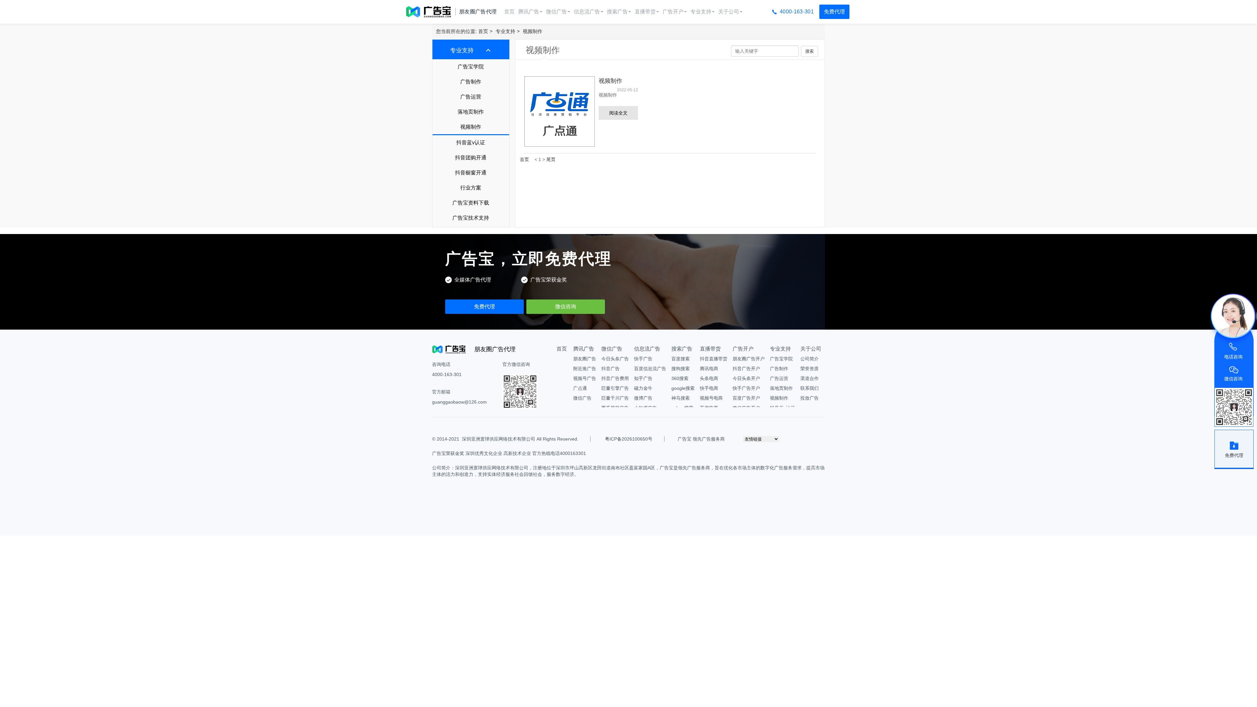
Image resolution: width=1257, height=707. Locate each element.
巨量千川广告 (615, 398)
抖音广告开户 (746, 368)
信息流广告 (587, 11)
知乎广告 (643, 378)
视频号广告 (584, 378)
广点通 (580, 388)
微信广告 (556, 11)
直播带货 (645, 11)
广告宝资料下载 (470, 203)
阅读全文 (618, 113)
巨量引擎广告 (615, 388)
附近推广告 (584, 368)
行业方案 (470, 187)
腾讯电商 (709, 368)
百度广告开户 (746, 398)
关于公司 (728, 11)
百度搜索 (680, 358)
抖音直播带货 (713, 358)
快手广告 (643, 358)
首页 (509, 11)
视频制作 (532, 31)
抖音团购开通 (470, 157)
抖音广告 (610, 368)
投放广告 (809, 398)
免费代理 (834, 11)
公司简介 (809, 358)
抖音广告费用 (615, 378)
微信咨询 (565, 306)
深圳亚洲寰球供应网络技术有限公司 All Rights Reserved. (520, 439)
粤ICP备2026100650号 (628, 439)
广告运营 (470, 97)
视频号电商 (711, 398)
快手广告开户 (746, 388)
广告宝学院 (471, 66)
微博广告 (643, 398)
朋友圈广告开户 (749, 358)
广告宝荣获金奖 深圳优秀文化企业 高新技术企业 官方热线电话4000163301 (509, 453)
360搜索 (679, 378)
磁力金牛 (643, 388)
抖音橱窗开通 (470, 172)
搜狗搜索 (680, 368)
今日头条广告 (615, 358)
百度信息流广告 (650, 368)
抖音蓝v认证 (470, 142)
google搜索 (683, 388)
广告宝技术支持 (470, 218)
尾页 (551, 159)
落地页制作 (471, 112)
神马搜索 (680, 398)
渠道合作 (809, 378)
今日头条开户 (746, 378)
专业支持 (700, 11)
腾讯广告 (528, 11)
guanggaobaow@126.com (459, 402)
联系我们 (809, 388)
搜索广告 (617, 11)
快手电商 (709, 388)
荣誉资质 (809, 368)
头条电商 (709, 378)
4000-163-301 (797, 11)
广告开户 (673, 11)
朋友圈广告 (584, 358)
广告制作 (470, 81)
